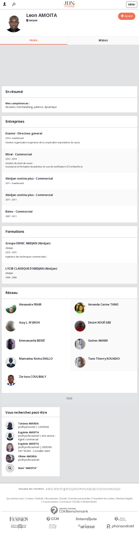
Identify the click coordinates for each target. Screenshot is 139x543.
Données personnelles (79, 498)
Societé (63, 498)
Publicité (39, 498)
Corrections (65, 502)
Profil (34, 40)
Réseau (103, 40)
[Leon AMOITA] (14, 22)
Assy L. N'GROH (29, 322)
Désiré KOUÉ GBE (99, 322)
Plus (69, 398)
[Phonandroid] (120, 526)
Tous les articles (50, 502)
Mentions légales (125, 498)
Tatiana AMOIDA (28, 423)
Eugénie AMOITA (28, 432)
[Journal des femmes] (19, 519)
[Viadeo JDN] (53, 526)
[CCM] (53, 519)
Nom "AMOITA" (27, 468)
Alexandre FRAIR (30, 304)
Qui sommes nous (15, 498)
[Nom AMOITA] (9, 468)
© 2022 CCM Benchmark (85, 502)
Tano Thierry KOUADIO (104, 359)
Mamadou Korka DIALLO (36, 359)
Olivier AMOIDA (27, 456)
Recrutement (52, 498)
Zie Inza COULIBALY (32, 377)
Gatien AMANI (98, 341)
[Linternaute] (86, 519)
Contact (29, 498)
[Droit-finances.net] (120, 519)
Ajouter (129, 16)
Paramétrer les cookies (103, 498)
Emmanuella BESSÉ (32, 341)
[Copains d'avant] (19, 526)
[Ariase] (86, 526)
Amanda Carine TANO (103, 304)
